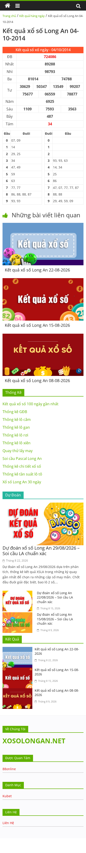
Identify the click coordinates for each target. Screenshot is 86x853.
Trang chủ (9, 16)
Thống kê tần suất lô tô (22, 474)
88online (9, 769)
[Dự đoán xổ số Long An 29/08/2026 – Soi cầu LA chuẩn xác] (43, 505)
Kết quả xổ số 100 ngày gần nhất (30, 403)
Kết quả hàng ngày (32, 16)
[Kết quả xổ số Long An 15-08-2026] (43, 280)
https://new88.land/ (62, 840)
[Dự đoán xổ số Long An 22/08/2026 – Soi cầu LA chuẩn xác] (19, 593)
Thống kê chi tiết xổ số (22, 466)
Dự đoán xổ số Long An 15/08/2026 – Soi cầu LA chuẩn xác (55, 619)
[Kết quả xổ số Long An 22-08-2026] (43, 225)
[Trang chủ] (8, 6)
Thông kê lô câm (17, 419)
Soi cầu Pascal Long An (22, 458)
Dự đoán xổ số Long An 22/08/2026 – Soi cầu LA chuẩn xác (55, 597)
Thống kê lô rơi (15, 435)
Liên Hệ (8, 823)
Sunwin (6, 850)
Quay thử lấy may (18, 450)
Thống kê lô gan (16, 427)
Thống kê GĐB (15, 411)
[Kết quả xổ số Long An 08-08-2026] (43, 336)
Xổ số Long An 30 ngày (22, 481)
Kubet (7, 796)
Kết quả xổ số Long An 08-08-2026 (37, 380)
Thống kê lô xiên (17, 442)
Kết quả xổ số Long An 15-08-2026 (37, 325)
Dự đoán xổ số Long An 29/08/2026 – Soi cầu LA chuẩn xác (41, 551)
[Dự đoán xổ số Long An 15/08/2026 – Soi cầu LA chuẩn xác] (19, 615)
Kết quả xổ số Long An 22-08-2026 (37, 270)
